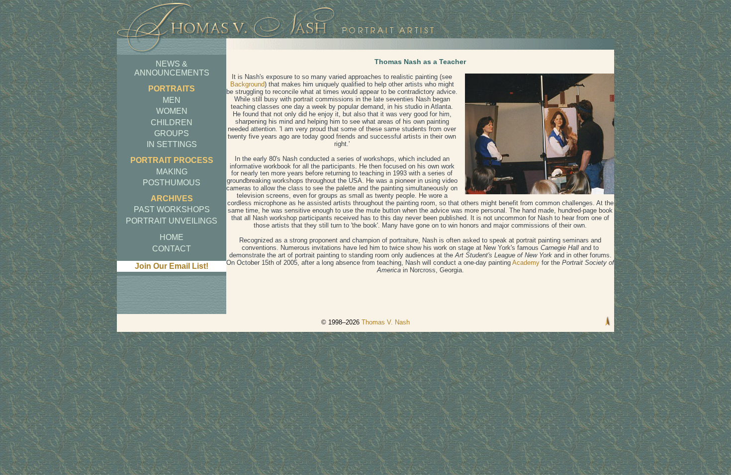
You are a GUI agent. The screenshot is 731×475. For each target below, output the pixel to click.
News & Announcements (171, 68)
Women (171, 111)
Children (171, 122)
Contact (171, 248)
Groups (171, 133)
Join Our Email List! (171, 266)
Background (247, 84)
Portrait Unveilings (171, 221)
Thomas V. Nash (386, 322)
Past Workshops (172, 209)
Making (171, 171)
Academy (526, 262)
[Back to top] (607, 322)
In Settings (172, 144)
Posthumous (171, 182)
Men (172, 100)
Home (171, 237)
